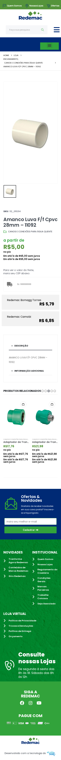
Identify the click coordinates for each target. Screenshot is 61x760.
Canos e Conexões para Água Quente (30, 231)
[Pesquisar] (42, 29)
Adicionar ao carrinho (23, 404)
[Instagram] (30, 703)
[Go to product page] (16, 417)
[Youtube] (39, 703)
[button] (49, 45)
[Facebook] (22, 703)
